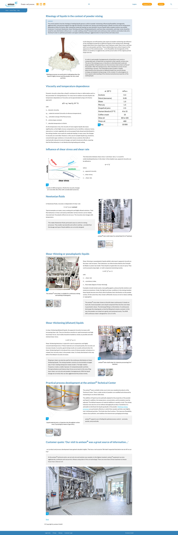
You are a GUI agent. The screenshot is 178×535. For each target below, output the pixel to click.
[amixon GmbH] (11, 4)
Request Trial (147, 4)
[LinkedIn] (43, 4)
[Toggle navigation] (89, 4)
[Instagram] (36, 4)
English (134, 4)
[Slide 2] (109, 244)
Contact (161, 4)
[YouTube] (40, 4)
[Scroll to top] (174, 531)
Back (47, 519)
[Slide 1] (101, 244)
